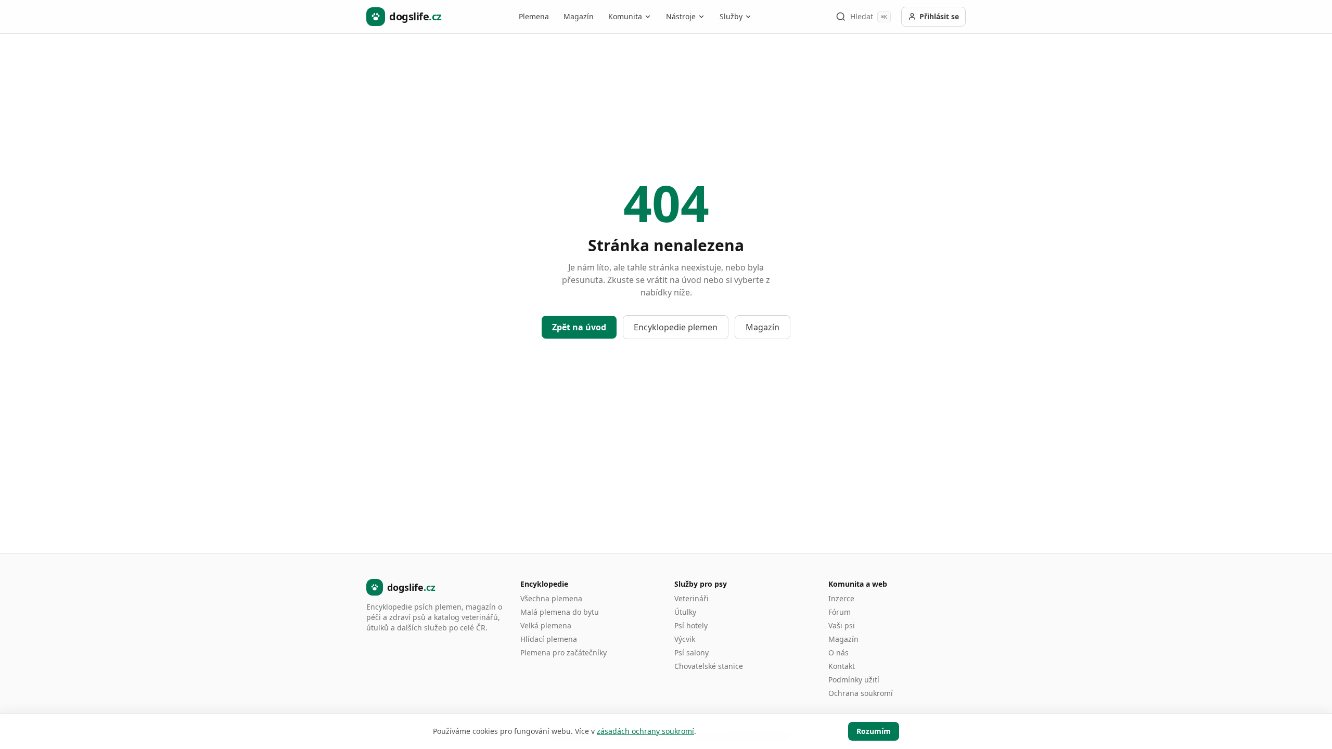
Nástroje (681, 16)
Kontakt (841, 666)
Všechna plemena (551, 598)
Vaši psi (841, 625)
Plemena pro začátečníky (563, 652)
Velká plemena (545, 625)
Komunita (625, 16)
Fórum (839, 612)
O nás (838, 652)
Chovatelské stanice (708, 666)
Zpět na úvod (579, 327)
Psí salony (691, 652)
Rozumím (873, 731)
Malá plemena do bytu (559, 612)
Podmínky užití (853, 680)
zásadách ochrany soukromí (645, 731)
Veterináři (691, 598)
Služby (731, 16)
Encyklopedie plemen (676, 327)
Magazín (578, 16)
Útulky (685, 612)
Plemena (534, 16)
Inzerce (841, 598)
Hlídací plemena (548, 639)
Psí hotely (691, 625)
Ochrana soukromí (860, 693)
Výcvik (684, 639)
